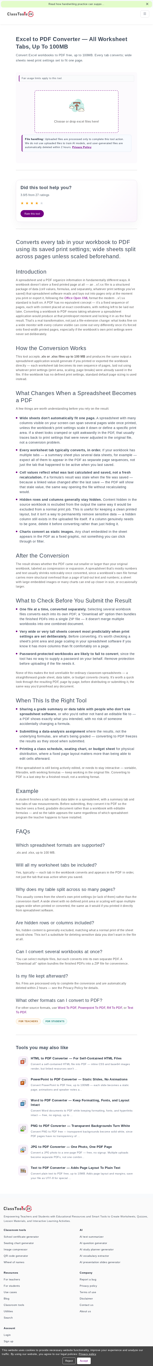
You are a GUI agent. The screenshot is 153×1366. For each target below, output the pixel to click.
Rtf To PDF (114, 1007)
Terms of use (88, 1292)
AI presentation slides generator (100, 1262)
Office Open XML (76, 298)
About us (85, 1311)
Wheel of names (14, 1262)
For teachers (12, 1279)
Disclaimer (86, 1298)
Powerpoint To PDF (91, 1007)
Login (7, 1334)
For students (12, 1285)
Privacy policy (88, 1285)
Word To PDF (67, 1007)
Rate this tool (32, 213)
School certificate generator (21, 1236)
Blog (6, 1298)
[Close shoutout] (147, 4)
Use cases (10, 1292)
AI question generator (93, 1243)
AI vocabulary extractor (94, 1255)
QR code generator (16, 1255)
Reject (69, 1360)
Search (8, 1317)
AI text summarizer (92, 1236)
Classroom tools (14, 1304)
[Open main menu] (144, 14)
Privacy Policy (81, 147)
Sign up (8, 1341)
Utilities (8, 1311)
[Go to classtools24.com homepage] (20, 14)
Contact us (86, 1304)
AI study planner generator (97, 1249)
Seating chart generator (19, 1243)
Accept (84, 1360)
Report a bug (88, 1279)
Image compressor (15, 1249)
